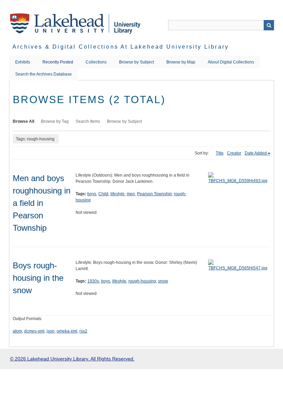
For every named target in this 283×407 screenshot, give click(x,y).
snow (163, 281)
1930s (93, 281)
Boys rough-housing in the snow (38, 278)
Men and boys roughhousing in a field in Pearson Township (41, 202)
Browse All (23, 121)
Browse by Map (180, 62)
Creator (234, 153)
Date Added (256, 153)
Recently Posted (57, 62)
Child (103, 193)
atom (17, 331)
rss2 (83, 331)
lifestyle (117, 193)
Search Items (88, 121)
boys (91, 193)
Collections (96, 62)
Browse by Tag (55, 121)
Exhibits (22, 62)
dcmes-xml (34, 331)
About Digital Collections (231, 62)
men (131, 193)
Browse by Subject (136, 62)
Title (220, 153)
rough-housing (142, 281)
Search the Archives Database (43, 74)
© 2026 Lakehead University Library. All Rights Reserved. (72, 358)
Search (269, 25)
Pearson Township (154, 193)
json (51, 331)
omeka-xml (67, 331)
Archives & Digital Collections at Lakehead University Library (120, 47)
